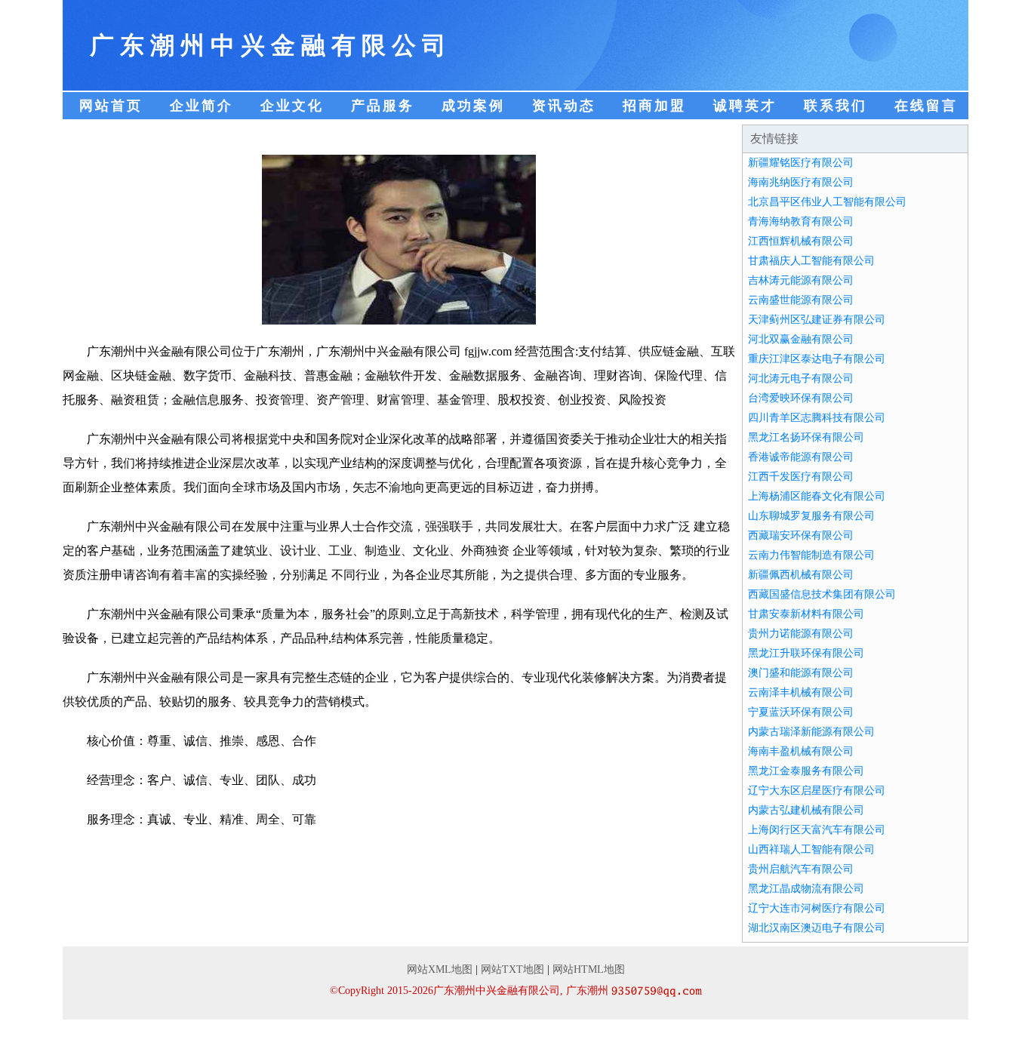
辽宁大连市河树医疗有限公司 (816, 908)
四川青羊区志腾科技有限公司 (816, 417)
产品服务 (382, 105)
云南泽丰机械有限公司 (801, 692)
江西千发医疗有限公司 (801, 476)
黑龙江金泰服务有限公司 (806, 771)
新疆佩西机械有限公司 (801, 574)
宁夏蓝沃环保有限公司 (801, 712)
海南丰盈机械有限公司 (801, 751)
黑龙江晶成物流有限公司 (806, 888)
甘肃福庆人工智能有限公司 (811, 260)
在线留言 (926, 105)
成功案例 (473, 105)
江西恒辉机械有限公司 (801, 241)
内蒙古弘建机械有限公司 (806, 810)
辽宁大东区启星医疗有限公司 (816, 790)
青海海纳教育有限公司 (801, 221)
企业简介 (201, 105)
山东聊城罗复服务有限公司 (811, 516)
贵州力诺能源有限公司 (801, 633)
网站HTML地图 (588, 969)
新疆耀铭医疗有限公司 (801, 162)
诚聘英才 (745, 105)
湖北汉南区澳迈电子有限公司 (816, 928)
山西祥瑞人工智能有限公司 (811, 849)
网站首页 (111, 105)
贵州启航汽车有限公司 (801, 869)
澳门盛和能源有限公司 (801, 672)
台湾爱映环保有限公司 (801, 398)
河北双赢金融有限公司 (801, 339)
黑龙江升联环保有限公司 (806, 653)
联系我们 (835, 105)
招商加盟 (654, 105)
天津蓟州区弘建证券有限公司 (816, 319)
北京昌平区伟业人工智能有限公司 (827, 202)
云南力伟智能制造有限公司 (811, 555)
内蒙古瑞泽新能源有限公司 (811, 731)
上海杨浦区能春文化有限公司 (816, 496)
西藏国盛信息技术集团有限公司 (822, 594)
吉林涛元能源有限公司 (801, 280)
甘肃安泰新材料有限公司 (806, 614)
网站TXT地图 (512, 969)
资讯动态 (564, 105)
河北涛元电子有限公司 (801, 378)
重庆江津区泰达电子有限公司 (816, 359)
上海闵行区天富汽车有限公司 (816, 829)
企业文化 (292, 105)
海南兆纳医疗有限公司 (801, 182)
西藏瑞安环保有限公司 (801, 535)
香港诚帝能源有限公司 (801, 457)
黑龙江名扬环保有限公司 (806, 437)
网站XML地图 (439, 969)
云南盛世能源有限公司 (801, 300)
